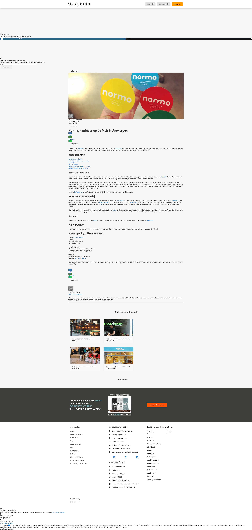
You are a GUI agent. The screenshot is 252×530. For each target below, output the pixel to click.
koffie (114, 210)
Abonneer (6, 67)
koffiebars (149, 220)
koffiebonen (78, 192)
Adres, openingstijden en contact (79, 166)
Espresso (175, 201)
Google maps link (80, 238)
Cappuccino (133, 202)
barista (164, 177)
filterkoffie (119, 201)
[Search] (170, 432)
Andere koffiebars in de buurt (78, 168)
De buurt (71, 163)
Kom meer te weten (58, 512)
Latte (100, 204)
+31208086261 (117, 442)
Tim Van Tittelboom (75, 120)
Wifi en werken (73, 165)
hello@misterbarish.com (121, 445)
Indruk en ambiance (75, 159)
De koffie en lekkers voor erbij (78, 161)
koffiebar (81, 149)
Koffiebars (73, 123)
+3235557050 (117, 477)
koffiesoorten (103, 202)
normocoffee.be (80, 258)
